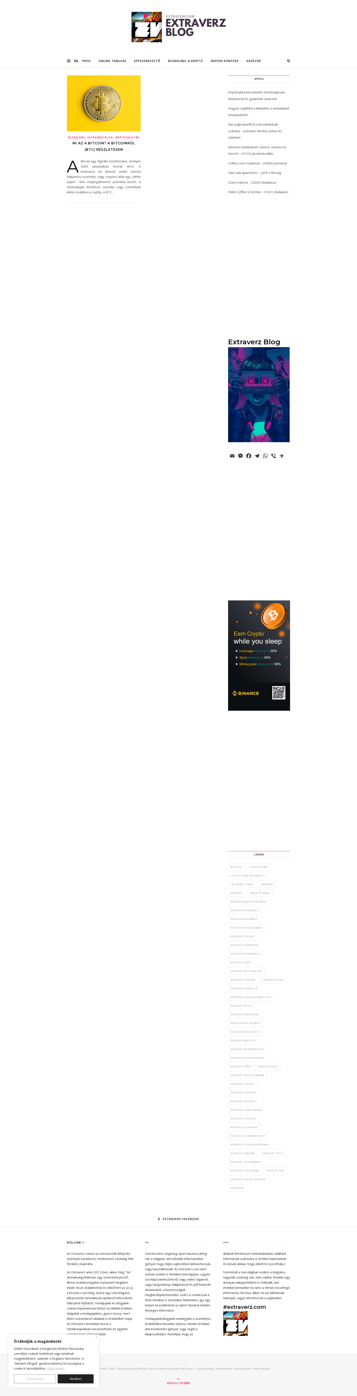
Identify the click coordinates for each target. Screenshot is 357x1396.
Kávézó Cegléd (243, 936)
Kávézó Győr (273, 979)
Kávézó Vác (276, 1170)
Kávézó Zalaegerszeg (248, 1179)
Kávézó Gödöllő (244, 988)
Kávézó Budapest (245, 910)
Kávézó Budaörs (244, 919)
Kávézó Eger (241, 962)
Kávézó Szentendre (247, 1109)
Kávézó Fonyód (243, 979)
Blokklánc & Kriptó (185, 61)
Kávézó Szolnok (244, 1127)
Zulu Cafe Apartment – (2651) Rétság (254, 173)
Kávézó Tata (272, 1153)
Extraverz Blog (100, 137)
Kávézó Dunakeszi (245, 953)
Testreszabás (35, 1379)
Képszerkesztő (147, 61)
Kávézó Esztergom (246, 971)
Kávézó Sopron (243, 1092)
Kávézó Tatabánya (246, 1161)
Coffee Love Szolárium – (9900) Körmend (257, 163)
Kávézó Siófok (243, 1083)
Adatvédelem (56, 1368)
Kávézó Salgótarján (247, 1075)
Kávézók (253, 61)
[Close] (96, 1336)
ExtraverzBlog (205, 1368)
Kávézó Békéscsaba (246, 927)
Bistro (236, 866)
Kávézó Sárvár (243, 1153)
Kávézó (237, 893)
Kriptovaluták (127, 137)
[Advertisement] (259, 267)
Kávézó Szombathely (248, 1135)
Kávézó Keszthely (245, 1031)
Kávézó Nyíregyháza (247, 1057)
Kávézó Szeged (243, 1101)
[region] (53, 1361)
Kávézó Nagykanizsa (247, 1049)
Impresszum (242, 1368)
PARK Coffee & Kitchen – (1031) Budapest (258, 192)
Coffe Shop (259, 866)
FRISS (86, 61)
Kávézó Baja (260, 893)
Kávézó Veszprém (245, 1170)
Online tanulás (112, 61)
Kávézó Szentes (244, 1118)
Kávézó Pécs (268, 1066)
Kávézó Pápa (241, 1066)
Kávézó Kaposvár (245, 1014)
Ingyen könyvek (225, 61)
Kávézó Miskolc (244, 1040)
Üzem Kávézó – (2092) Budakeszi (252, 182)
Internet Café (242, 884)
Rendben (76, 1379)
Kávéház (267, 884)
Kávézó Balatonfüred (249, 901)
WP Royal (187, 1368)
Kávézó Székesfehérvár (250, 1144)
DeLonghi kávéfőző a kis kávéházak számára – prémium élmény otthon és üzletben (255, 130)
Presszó (237, 1187)
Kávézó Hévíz (241, 1005)
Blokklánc (76, 137)
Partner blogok (260, 1368)
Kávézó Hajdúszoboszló (251, 997)
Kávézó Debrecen (244, 945)
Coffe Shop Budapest (248, 875)
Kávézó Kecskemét (246, 1023)
